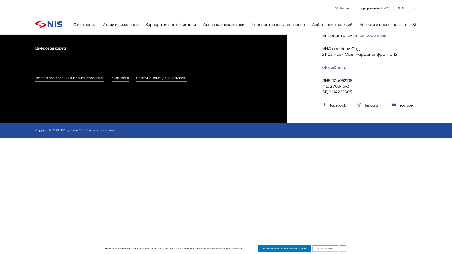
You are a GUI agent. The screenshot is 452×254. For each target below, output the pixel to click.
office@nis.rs (334, 67)
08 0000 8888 (372, 35)
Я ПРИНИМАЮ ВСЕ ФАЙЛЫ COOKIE (284, 248)
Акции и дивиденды (121, 24)
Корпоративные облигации (171, 24)
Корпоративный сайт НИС (375, 8)
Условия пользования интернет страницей (69, 78)
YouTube (406, 105)
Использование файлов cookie (225, 248)
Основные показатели (224, 24)
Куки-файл (120, 78)
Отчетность (84, 24)
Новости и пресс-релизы (382, 24)
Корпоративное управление (278, 24)
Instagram (372, 105)
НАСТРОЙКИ (325, 248)
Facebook (338, 105)
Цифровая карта (50, 48)
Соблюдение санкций (332, 24)
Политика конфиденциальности (161, 78)
